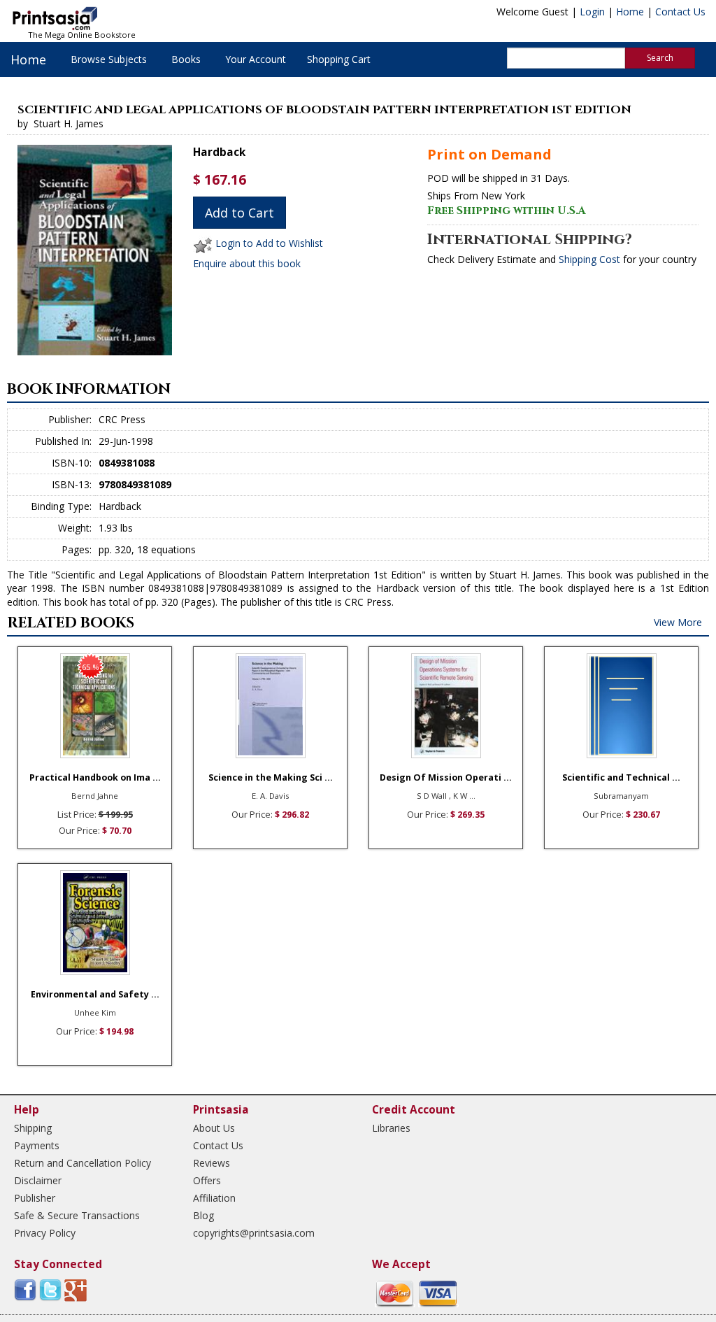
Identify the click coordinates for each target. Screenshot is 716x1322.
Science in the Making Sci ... (270, 777)
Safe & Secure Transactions (77, 1215)
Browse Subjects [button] (109, 59)
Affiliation (214, 1197)
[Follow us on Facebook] (25, 1289)
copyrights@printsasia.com (254, 1232)
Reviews (211, 1163)
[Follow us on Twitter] (50, 1289)
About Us (214, 1128)
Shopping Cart (339, 59)
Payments (36, 1145)
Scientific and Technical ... (621, 777)
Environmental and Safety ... (95, 994)
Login (592, 11)
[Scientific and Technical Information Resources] (621, 705)
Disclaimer (38, 1180)
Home (630, 11)
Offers (207, 1180)
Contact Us (680, 11)
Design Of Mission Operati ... (446, 777)
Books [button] (186, 59)
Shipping (33, 1128)
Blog (203, 1215)
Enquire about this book (247, 263)
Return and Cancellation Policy (82, 1163)
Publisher (34, 1197)
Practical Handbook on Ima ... (95, 777)
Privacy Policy (45, 1232)
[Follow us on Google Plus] (75, 1289)
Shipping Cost (589, 259)
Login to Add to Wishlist (269, 243)
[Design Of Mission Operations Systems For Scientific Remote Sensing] (446, 705)
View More (678, 622)
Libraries (391, 1128)
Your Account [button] (255, 59)
